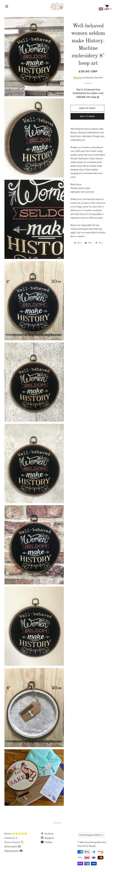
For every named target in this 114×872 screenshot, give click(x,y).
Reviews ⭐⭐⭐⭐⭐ (15, 833)
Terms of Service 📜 (14, 842)
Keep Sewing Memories (95, 842)
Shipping (77, 77)
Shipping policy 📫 (13, 850)
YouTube (48, 842)
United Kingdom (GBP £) (90, 835)
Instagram (49, 838)
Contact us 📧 (11, 838)
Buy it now (87, 116)
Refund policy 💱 (12, 846)
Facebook (48, 833)
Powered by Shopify (86, 846)
